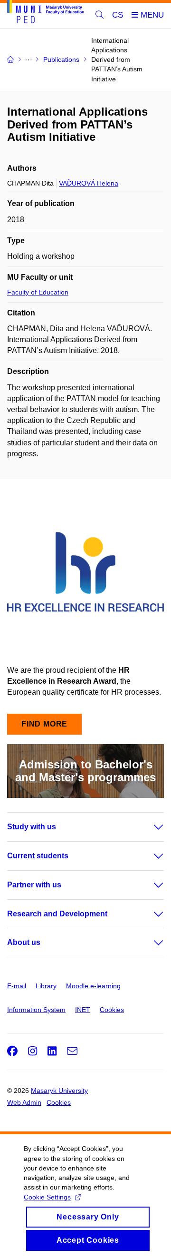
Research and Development (57, 914)
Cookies (112, 1009)
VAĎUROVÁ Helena (88, 183)
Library (46, 986)
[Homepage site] (45, 13)
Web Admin (24, 1102)
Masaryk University (59, 1090)
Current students (37, 856)
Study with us (31, 827)
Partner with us (34, 885)
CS (117, 15)
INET (82, 1009)
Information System (36, 1009)
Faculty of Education (37, 292)
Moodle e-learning (93, 986)
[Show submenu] (149, 827)
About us (23, 942)
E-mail (16, 986)
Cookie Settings (47, 1197)
